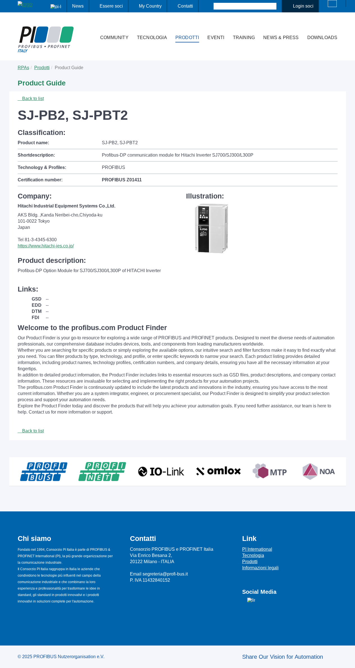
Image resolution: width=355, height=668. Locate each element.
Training (244, 37)
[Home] (90, 26)
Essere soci (111, 6)
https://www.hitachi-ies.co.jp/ (46, 245)
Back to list (32, 98)
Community (114, 37)
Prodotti (187, 37)
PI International (257, 549)
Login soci (303, 6)
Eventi (215, 37)
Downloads (322, 37)
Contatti (185, 6)
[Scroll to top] (347, 659)
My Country (150, 6)
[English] (332, 3)
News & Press (281, 37)
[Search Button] (209, 6)
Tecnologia (152, 37)
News (78, 6)
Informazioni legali (260, 567)
